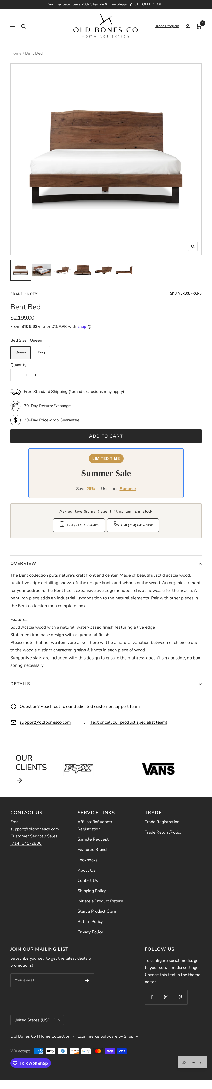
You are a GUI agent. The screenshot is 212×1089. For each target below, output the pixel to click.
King (41, 352)
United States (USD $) (35, 1020)
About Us (86, 870)
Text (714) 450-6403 (83, 525)
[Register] (87, 980)
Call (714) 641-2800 (137, 525)
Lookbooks (88, 860)
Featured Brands (93, 849)
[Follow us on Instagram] (166, 997)
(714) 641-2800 (26, 843)
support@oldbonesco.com (45, 722)
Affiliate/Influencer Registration (95, 825)
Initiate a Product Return (100, 901)
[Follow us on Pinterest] (180, 997)
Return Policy (90, 922)
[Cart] (199, 26)
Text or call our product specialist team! (128, 722)
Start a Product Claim (97, 911)
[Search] (23, 26)
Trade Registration (162, 822)
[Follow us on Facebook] (152, 997)
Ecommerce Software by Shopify (108, 1036)
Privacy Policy (90, 932)
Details (20, 684)
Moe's (32, 294)
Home (16, 53)
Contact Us (88, 880)
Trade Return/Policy (163, 832)
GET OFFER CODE (149, 4)
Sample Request (93, 839)
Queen (20, 352)
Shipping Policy (92, 891)
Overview (23, 564)
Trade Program (167, 26)
